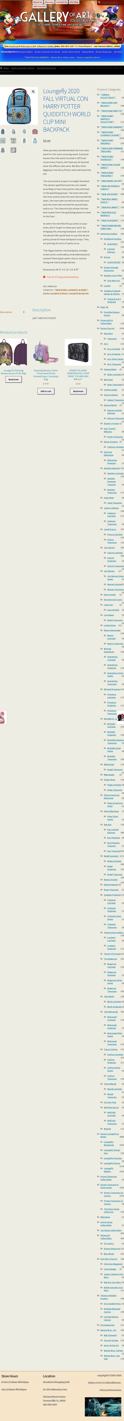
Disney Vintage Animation (111, 269)
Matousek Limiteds (112, 1018)
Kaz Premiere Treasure (113, 844)
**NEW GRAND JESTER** (111, 180)
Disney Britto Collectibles (106, 322)
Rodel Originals (111, 868)
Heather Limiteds (115, 473)
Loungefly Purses (112, 1163)
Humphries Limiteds (112, 658)
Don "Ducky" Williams (110, 430)
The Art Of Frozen (112, 953)
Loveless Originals (111, 947)
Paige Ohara (109, 779)
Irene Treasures (114, 502)
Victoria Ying (110, 1102)
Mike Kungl (109, 764)
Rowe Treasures (111, 889)
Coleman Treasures (112, 523)
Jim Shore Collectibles (110, 1230)
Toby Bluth (109, 996)
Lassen (107, 285)
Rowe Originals (111, 884)
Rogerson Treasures (112, 990)
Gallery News (28, 46)
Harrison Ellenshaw (108, 453)
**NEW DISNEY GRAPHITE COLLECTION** (107, 119)
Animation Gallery (108, 233)
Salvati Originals (111, 559)
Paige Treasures (114, 790)
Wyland (107, 1128)
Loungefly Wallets (108, 1170)
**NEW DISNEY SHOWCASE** (106, 158)
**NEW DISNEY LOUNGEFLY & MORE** (71, 289)
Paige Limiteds (114, 784)
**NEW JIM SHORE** (109, 194)
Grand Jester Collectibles (106, 1224)
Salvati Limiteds (115, 552)
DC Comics (109, 1243)
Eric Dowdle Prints (112, 1303)
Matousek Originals (112, 1026)
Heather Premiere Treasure (111, 481)
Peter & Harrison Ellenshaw (111, 796)
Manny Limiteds (111, 637)
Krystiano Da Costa (113, 599)
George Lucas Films (113, 275)
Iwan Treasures (114, 384)
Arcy (106, 343)
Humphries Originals (112, 666)
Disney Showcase (104, 51)
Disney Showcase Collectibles (108, 1178)
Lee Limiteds (113, 610)
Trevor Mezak (110, 1083)
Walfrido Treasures (112, 1122)
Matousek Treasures (112, 1043)
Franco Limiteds (115, 534)
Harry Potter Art (111, 1345)
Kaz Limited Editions (113, 831)
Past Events (13, 46)
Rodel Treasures (114, 874)
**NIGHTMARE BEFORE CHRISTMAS (110, 227)
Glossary (49, 2)
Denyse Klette (110, 405)
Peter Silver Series (112, 818)
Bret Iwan (108, 379)
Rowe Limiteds (111, 879)
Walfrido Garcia (111, 1107)
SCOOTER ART (114, 262)
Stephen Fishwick (112, 895)
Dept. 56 (104, 307)
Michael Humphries (109, 650)
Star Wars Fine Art (108, 1259)
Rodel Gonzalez (111, 856)
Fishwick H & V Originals (114, 300)
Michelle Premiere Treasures (115, 741)
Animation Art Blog (46, 46)
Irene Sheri (109, 497)
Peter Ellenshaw (111, 811)
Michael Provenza (112, 689)
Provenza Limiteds (111, 696)
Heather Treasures (112, 491)
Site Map (74, 2)
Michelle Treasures (112, 758)
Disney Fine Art (107, 328)
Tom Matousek (111, 1011)
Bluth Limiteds (114, 1001)
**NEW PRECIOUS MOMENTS (36, 57)
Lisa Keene (109, 615)
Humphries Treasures (112, 682)
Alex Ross (108, 333)
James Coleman (111, 508)
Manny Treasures (115, 643)
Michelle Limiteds (111, 725)
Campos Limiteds (115, 447)
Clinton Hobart (111, 395)
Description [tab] (6, 312)
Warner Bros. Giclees (113, 1350)
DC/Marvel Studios (112, 239)
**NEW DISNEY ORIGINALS (106, 142)
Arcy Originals (114, 354)
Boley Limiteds (114, 374)
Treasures (112, 338)
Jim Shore (118, 51)
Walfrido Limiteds (111, 1114)
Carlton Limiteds (115, 1054)
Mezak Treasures (112, 1096)
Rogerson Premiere (111, 974)
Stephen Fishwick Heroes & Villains (112, 292)
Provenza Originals (111, 704)
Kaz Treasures (114, 851)
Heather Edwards (112, 468)
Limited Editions (111, 250)
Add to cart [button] (46, 391)
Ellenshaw (105, 1217)
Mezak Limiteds (114, 1089)
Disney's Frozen (111, 423)
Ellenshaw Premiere (112, 462)
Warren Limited (114, 584)
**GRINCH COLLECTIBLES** (108, 96)
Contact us (61, 2)
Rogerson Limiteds (111, 965)
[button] (33, 91)
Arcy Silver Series (115, 359)
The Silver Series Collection (111, 1210)
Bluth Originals (114, 1006)
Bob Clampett (110, 1335)
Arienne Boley (110, 369)
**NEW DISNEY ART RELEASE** (109, 104)
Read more (13, 379)
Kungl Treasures (115, 769)
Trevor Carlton (110, 1049)
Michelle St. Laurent (113, 718)
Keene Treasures (115, 620)
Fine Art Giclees (111, 1340)
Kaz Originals (113, 837)
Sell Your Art (39, 6)
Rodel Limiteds (114, 861)
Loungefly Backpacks (46, 68)
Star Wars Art (113, 280)
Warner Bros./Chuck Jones (63, 57)
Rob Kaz (107, 824)
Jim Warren (109, 571)
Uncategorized (107, 1325)
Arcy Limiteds (113, 349)
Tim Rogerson (110, 958)
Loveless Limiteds (111, 939)
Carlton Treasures (112, 1077)
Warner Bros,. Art (108, 1330)
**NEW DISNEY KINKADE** (112, 127)
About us (37, 2)
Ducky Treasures (115, 436)
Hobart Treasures (115, 400)
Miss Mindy (109, 1253)
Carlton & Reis (110, 389)
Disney (107, 257)
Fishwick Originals (111, 910)
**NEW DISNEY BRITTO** (111, 110)
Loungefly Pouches (113, 1158)
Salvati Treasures (115, 566)
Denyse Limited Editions (114, 412)
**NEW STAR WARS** (109, 220)
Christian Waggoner (113, 1264)
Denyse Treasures (115, 418)
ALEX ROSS (112, 244)
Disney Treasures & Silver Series (109, 1186)
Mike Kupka (109, 774)
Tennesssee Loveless (114, 932)
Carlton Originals (111, 1061)
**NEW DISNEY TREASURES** (106, 174)
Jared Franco (110, 529)
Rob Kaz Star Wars (112, 1282)
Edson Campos (111, 441)
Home (6, 68)
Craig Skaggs (110, 1269)
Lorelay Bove (110, 625)
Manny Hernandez (112, 630)
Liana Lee (108, 604)
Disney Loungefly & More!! (88, 57)
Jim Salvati (109, 547)
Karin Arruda (110, 594)
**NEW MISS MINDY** (109, 207)
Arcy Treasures (114, 364)
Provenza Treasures (112, 712)
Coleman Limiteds (111, 515)
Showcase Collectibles (106, 1237)
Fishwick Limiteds (111, 901)
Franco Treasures (112, 541)
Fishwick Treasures (112, 926)
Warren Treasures (115, 589)
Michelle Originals (111, 733)
